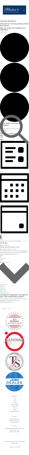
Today (1, 239)
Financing (15, 409)
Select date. (13, 241)
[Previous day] (1, 236)
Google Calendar (3, 284)
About (15, 400)
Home (15, 398)
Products (15, 402)
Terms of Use (18, 447)
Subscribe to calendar (4, 262)
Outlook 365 (2, 288)
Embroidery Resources (15, 411)
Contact (15, 407)
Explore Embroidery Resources (6, 302)
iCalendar (2, 286)
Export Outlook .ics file (5, 293)
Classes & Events (15, 406)
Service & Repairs (15, 404)
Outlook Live (3, 289)
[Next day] (1, 238)
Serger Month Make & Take (9, 247)
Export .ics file (3, 291)
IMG (17, 443)
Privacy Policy (12, 447)
